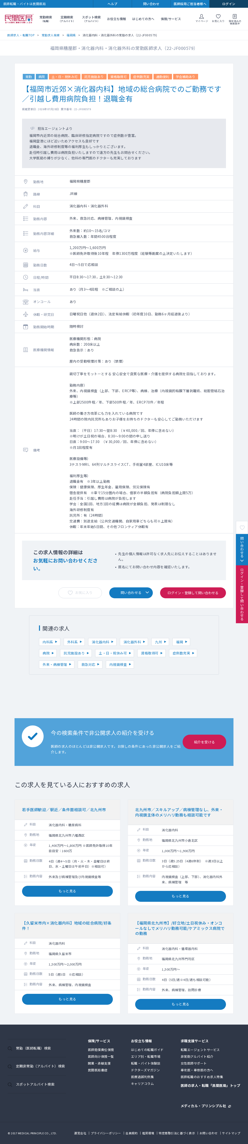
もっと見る (67, 890)
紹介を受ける (204, 741)
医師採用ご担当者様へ (190, 3)
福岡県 (71, 35)
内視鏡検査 (118, 664)
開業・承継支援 (99, 1063)
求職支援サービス (195, 1041)
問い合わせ (151, 3)
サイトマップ (231, 1133)
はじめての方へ (143, 18)
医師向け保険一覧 (101, 1056)
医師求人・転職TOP (21, 35)
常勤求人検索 (51, 35)
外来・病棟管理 (55, 664)
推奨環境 (148, 1133)
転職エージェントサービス (200, 1049)
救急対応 (88, 664)
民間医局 (19, 19)
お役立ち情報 (116, 18)
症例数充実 (181, 653)
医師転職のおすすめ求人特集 (202, 1076)
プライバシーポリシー (106, 1133)
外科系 (72, 641)
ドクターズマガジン (145, 1070)
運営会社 (80, 1133)
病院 (46, 653)
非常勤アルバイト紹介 (197, 1056)
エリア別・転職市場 (146, 1056)
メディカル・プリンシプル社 (203, 1105)
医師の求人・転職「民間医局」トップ (210, 1086)
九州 (158, 641)
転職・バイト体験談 (146, 1063)
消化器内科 (100, 641)
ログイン (228, 3)
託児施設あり (74, 653)
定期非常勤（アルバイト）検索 (40, 1066)
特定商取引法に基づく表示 (177, 1133)
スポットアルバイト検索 (35, 1084)
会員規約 (131, 1133)
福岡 (179, 641)
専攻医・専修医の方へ (197, 1070)
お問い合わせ (209, 1133)
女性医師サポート (194, 1063)
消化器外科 (132, 641)
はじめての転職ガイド (147, 1049)
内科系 (48, 641)
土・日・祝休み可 (113, 653)
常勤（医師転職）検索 (33, 1048)
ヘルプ (112, 3)
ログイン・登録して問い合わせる (242, 594)
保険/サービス (171, 18)
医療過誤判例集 (142, 1076)
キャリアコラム (142, 1083)
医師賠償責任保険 (101, 1049)
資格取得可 (150, 653)
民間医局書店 (98, 1070)
